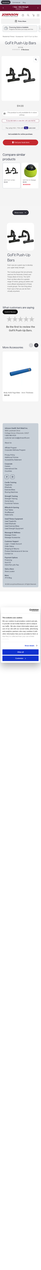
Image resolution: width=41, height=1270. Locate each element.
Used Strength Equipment (14, 528)
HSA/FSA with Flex (12, 565)
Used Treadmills (10, 521)
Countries (8, 471)
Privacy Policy (10, 455)
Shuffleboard (9, 512)
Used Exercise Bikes (12, 526)
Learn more (32, 128)
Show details (29, 646)
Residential (5, 2)
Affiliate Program (11, 447)
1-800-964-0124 (10, 435)
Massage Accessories (12, 537)
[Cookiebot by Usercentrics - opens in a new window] (29, 610)
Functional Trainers (12, 503)
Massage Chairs (10, 535)
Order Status (9, 546)
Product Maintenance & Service (16, 551)
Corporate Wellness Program (15, 450)
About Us (8, 443)
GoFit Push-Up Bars (9, 180)
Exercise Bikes (10, 489)
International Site (11, 468)
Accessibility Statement (13, 460)
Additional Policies (11, 457)
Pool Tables (9, 510)
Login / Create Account (13, 544)
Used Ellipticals (10, 523)
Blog (24, 2)
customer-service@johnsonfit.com (17, 438)
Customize (19, 658)
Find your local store (20, 142)
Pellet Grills (9, 515)
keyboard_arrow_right (38, 8)
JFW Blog (8, 578)
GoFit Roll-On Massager (29, 180)
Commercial (16, 2)
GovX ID (8, 562)
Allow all (20, 652)
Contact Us (9, 553)
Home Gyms (9, 501)
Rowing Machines (11, 492)
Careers (7, 466)
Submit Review (10, 312)
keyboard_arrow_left (3, 8)
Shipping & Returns (12, 548)
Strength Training (11, 498)
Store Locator (10, 571)
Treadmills (8, 485)
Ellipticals (8, 487)
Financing (8, 560)
